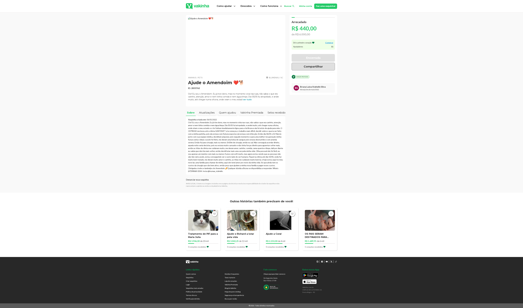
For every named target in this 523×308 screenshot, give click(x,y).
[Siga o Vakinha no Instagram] (317, 262)
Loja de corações (231, 281)
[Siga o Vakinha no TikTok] (336, 262)
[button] (235, 45)
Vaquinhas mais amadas (194, 288)
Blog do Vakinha (230, 288)
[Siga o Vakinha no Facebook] (322, 262)
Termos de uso (191, 295)
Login (188, 285)
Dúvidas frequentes (232, 274)
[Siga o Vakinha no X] (331, 262)
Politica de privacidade (194, 292)
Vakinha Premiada (231, 285)
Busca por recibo (231, 299)
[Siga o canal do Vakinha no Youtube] (327, 262)
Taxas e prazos (230, 277)
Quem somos (191, 274)
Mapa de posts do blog (233, 292)
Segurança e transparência (234, 295)
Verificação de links (193, 299)
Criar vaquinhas (191, 281)
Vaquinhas (190, 277)
